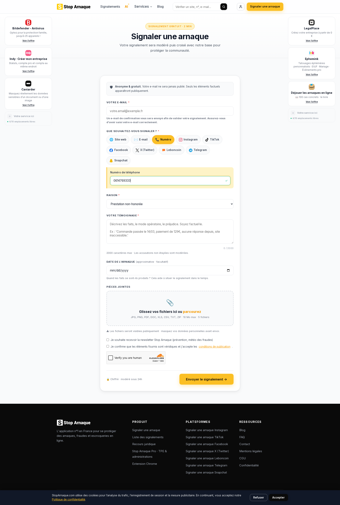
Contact (244, 444)
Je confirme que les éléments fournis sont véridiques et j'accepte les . (172, 346)
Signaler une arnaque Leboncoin (207, 458)
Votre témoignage (122, 215)
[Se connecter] (240, 6)
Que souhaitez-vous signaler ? (132, 131)
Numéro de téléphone (125, 172)
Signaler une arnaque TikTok (205, 437)
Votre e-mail (117, 102)
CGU (242, 458)
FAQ (242, 437)
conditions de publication (214, 346)
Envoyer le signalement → (206, 379)
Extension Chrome (144, 464)
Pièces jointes (118, 286)
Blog (160, 6)
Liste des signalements (148, 437)
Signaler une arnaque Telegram (206, 465)
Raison (113, 195)
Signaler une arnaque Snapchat (206, 472)
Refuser (258, 497)
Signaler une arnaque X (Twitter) (207, 451)
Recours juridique (144, 444)
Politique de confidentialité (68, 499)
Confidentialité (249, 465)
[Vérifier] (223, 6)
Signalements (110, 6)
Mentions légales (250, 451)
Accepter (278, 497)
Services (141, 6)
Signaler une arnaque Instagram (207, 430)
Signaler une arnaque (265, 6)
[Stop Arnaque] (74, 7)
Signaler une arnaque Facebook (207, 444)
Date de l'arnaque (137, 261)
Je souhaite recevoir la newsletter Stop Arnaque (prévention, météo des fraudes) (162, 339)
